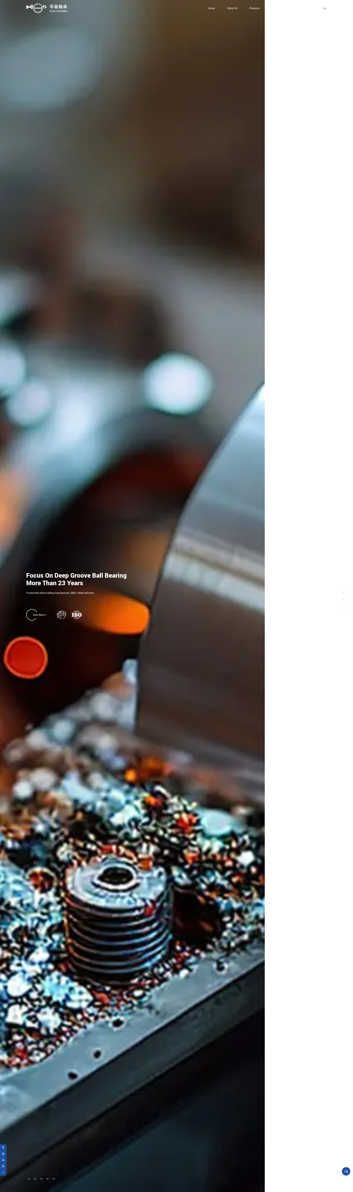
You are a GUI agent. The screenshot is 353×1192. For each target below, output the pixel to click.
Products (255, 8)
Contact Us (297, 8)
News (275, 8)
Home (211, 8)
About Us (232, 8)
